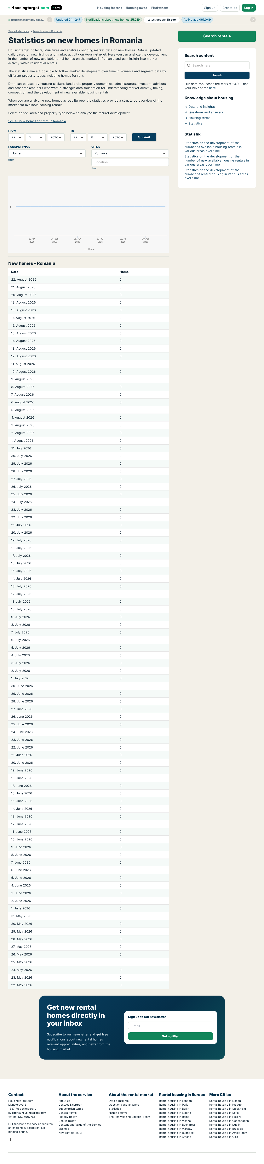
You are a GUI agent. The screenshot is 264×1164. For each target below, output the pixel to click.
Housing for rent (109, 8)
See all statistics (18, 31)
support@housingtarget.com (27, 1112)
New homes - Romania (47, 31)
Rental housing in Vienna (175, 1120)
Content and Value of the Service (80, 1124)
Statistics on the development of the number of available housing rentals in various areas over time (213, 147)
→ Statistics (193, 123)
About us (64, 1100)
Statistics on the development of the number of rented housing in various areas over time (216, 174)
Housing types (19, 146)
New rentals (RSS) (70, 1132)
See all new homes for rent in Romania (37, 121)
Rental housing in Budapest (176, 1132)
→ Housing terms (197, 118)
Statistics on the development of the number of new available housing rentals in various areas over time (217, 160)
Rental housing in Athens (175, 1136)
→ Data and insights (200, 106)
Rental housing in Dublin (224, 1124)
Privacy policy (68, 1116)
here (212, 88)
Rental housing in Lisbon (225, 1100)
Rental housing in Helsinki (225, 1116)
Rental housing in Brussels (226, 1128)
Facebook (10, 1139)
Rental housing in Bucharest (177, 1124)
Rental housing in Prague (225, 1104)
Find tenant (159, 8)
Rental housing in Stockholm (227, 1108)
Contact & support (70, 1104)
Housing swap (136, 8)
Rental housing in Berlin (174, 1108)
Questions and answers (124, 1104)
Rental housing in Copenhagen (229, 1120)
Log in (248, 8)
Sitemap (64, 1128)
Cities (95, 146)
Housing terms (118, 1112)
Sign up (209, 8)
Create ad (229, 8)
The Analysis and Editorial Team (129, 1116)
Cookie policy (67, 1120)
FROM (12, 130)
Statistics (115, 1108)
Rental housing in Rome (174, 1116)
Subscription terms (71, 1108)
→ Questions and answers (204, 112)
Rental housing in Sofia (224, 1112)
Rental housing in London (175, 1100)
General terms (68, 1112)
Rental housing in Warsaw (175, 1128)
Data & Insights (119, 1100)
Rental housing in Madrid (175, 1112)
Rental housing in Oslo (223, 1136)
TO (72, 130)
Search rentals (217, 36)
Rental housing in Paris (173, 1104)
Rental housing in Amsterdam (228, 1132)
